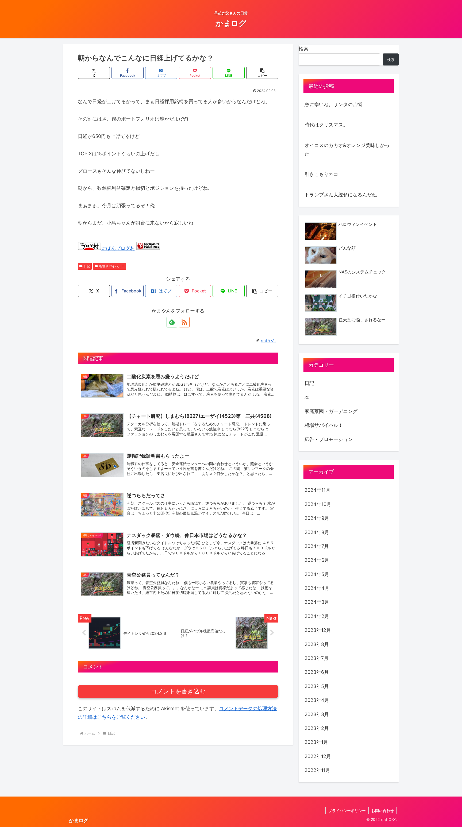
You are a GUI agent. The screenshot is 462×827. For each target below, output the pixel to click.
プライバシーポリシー (347, 810)
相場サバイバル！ (112, 266)
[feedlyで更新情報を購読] (172, 322)
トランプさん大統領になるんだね (341, 195)
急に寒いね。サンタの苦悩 (333, 104)
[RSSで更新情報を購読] (184, 322)
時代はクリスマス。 (326, 124)
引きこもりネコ (321, 174)
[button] (262, 73)
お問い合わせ (382, 810)
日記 (87, 266)
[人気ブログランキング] (148, 248)
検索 (303, 49)
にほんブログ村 (118, 248)
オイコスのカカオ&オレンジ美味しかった (347, 149)
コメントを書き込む (178, 691)
